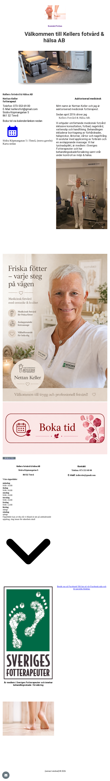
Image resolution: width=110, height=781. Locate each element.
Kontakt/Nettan (55, 26)
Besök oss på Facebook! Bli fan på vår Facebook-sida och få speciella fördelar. (81, 587)
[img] (55, 12)
